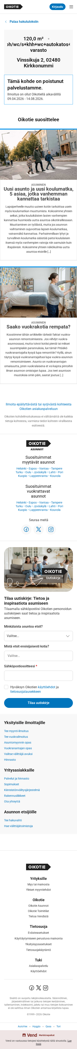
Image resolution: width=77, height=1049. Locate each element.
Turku (19, 472)
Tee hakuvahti (13, 820)
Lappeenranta (39, 476)
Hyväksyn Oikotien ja (34, 689)
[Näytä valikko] (71, 6)
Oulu (28, 472)
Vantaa (44, 468)
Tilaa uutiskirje (38, 703)
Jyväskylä (40, 472)
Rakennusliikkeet (14, 795)
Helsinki (21, 468)
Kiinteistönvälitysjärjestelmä (22, 790)
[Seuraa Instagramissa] (51, 529)
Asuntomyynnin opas (17, 742)
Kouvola (55, 476)
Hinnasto (10, 759)
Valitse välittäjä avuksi (18, 754)
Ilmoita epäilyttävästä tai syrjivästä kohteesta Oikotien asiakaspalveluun (38, 406)
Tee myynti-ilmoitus (16, 731)
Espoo (33, 468)
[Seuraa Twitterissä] (38, 529)
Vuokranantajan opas (18, 748)
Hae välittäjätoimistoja (18, 826)
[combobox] (38, 656)
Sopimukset (11, 784)
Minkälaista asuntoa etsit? (23, 626)
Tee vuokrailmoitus (16, 736)
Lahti (52, 472)
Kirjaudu (57, 6)
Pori (60, 472)
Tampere (56, 468)
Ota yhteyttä (12, 801)
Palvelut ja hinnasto (16, 778)
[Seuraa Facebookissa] (26, 529)
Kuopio (22, 476)
